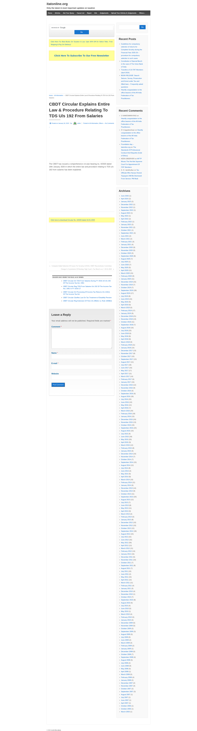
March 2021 (125, 239)
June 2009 (125, 640)
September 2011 (127, 565)
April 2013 (124, 511)
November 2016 (127, 388)
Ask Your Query (68, 13)
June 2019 (125, 299)
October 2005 (126, 709)
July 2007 (124, 697)
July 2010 (124, 606)
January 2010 (126, 620)
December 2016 (127, 385)
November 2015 (127, 422)
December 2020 (127, 247)
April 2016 (124, 408)
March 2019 (125, 307)
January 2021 (126, 244)
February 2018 (126, 345)
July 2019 (124, 296)
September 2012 (127, 531)
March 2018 (125, 342)
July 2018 (124, 330)
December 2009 (127, 623)
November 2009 (127, 626)
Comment (56, 327)
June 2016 (125, 402)
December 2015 (127, 419)
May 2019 (124, 302)
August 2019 (125, 293)
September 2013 (127, 497)
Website (55, 374)
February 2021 (126, 242)
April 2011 (124, 580)
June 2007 (125, 700)
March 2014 (125, 479)
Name (54, 353)
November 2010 (127, 594)
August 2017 (125, 362)
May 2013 (124, 508)
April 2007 (124, 703)
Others (141, 13)
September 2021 (127, 233)
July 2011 (124, 571)
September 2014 (127, 462)
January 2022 (126, 224)
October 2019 (126, 287)
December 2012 (127, 522)
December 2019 (127, 282)
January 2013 (126, 520)
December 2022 (127, 204)
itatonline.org (57, 4)
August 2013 (125, 499)
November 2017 (127, 353)
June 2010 (125, 608)
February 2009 (126, 646)
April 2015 (124, 442)
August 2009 (125, 634)
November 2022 (127, 207)
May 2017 (124, 370)
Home (50, 13)
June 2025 (125, 196)
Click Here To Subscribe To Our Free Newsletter (81, 55)
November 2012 (127, 525)
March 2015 (125, 445)
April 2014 (124, 477)
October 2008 (126, 654)
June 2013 (125, 505)
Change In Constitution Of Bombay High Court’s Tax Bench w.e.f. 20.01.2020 (86, 269)
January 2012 (126, 554)
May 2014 (124, 474)
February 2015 (126, 448)
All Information (58, 95)
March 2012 (125, 548)
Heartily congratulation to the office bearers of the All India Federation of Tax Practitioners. (132, 135)
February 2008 (126, 677)
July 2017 (124, 365)
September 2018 (127, 325)
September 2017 (127, 359)
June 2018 (125, 333)
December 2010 (127, 591)
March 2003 (125, 712)
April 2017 (124, 373)
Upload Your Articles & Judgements (123, 13)
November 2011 (127, 560)
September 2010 (127, 600)
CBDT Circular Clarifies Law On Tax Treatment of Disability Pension (87, 297)
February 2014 (126, 482)
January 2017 (126, 382)
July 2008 (124, 663)
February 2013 (126, 517)
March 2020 (125, 273)
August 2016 (125, 396)
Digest (89, 13)
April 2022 (124, 219)
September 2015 (127, 428)
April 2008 (124, 671)
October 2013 (126, 494)
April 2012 (124, 545)
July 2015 (124, 434)
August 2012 (125, 534)
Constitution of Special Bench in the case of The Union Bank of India (132, 64)
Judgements (104, 13)
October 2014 (126, 459)
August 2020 (125, 259)
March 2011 (125, 583)
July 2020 (124, 262)
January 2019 (126, 313)
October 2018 (126, 322)
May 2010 (124, 611)
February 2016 (126, 413)
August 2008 (125, 660)
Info (95, 13)
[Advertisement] (82, 78)
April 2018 (124, 339)
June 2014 (125, 471)
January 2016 (126, 416)
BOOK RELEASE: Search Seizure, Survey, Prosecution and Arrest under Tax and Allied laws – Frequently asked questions (132, 81)
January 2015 (126, 451)
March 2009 (125, 643)
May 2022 (124, 216)
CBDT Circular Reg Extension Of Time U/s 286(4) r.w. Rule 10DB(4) (87, 301)
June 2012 (125, 540)
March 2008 (125, 674)
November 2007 (127, 686)
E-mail (54, 363)
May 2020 (124, 267)
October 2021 (126, 230)
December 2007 (127, 683)
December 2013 (127, 488)
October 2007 (126, 689)
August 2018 (125, 328)
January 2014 (126, 485)
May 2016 (124, 405)
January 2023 (126, 201)
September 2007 (127, 691)
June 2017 (125, 368)
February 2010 (126, 617)
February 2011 (126, 586)
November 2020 (127, 250)
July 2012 (124, 537)
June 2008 (125, 666)
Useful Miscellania (56, 730)
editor (79, 123)
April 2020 (124, 270)
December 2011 (127, 557)
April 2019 (124, 305)
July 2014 (124, 468)
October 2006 (126, 706)
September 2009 (127, 631)
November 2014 (127, 456)
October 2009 (126, 628)
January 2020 (126, 279)
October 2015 (126, 425)
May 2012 (124, 542)
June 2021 (125, 236)
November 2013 (127, 491)
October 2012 (126, 528)
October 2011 (126, 563)
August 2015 (125, 431)
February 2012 (126, 551)
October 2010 (126, 597)
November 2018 (127, 319)
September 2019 (127, 290)
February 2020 (126, 276)
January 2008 (126, 680)
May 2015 (124, 439)
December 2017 (127, 350)
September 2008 (127, 657)
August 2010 (125, 603)
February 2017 (126, 379)
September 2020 (127, 256)
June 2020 (125, 265)
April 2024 (124, 199)
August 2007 (125, 694)
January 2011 (126, 588)
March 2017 (125, 376)
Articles (57, 13)
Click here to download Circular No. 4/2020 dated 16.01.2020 (73, 220)
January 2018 (126, 348)
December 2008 (127, 651)
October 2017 (126, 356)
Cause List (80, 13)
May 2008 (124, 669)
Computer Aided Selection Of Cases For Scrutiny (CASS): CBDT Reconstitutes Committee (82, 266)
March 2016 (125, 411)
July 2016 (124, 399)
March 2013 (125, 514)
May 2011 (124, 577)
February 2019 (126, 310)
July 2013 (124, 502)
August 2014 (125, 465)
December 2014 (127, 454)
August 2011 (125, 568)
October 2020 (126, 253)
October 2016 (126, 391)
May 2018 (124, 336)
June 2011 (125, 574)
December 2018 (127, 316)
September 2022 (127, 210)
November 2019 (127, 285)
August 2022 (125, 213)
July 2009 (124, 637)
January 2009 (126, 649)
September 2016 (127, 393)
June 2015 (125, 436)
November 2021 (127, 227)
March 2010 (125, 614)
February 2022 (126, 222)
